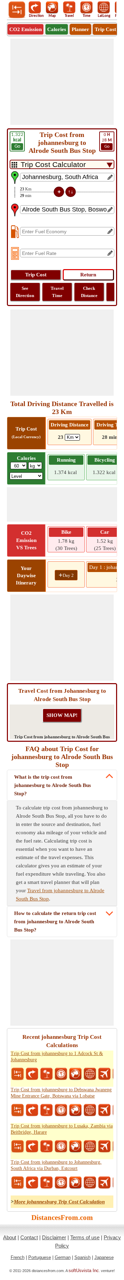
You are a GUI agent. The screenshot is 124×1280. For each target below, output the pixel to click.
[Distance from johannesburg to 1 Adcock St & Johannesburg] (17, 1074)
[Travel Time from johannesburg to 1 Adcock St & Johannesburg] (61, 1074)
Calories (56, 29)
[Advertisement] (62, 82)
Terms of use (85, 1237)
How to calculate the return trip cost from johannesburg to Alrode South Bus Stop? (55, 921)
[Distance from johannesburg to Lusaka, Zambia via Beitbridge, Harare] (17, 1146)
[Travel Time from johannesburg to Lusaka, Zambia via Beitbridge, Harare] (61, 1146)
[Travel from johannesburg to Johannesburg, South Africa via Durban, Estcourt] (46, 1183)
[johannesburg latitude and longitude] (90, 1074)
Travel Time (57, 292)
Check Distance (89, 292)
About (9, 1237)
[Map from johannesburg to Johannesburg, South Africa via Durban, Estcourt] (75, 1183)
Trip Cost (105, 29)
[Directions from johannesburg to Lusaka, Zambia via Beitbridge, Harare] (32, 1146)
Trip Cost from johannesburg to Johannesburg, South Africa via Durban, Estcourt (56, 1165)
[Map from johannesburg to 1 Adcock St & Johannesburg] (75, 1074)
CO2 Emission (25, 29)
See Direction (25, 292)
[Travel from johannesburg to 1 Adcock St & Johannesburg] (46, 1074)
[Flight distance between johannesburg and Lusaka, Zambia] (104, 1146)
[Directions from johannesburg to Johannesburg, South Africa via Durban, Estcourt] (32, 1183)
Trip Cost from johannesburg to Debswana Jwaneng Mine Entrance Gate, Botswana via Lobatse (61, 1093)
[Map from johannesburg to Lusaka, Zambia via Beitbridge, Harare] (75, 1146)
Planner (80, 29)
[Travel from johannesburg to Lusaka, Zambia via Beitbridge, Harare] (46, 1146)
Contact (29, 1237)
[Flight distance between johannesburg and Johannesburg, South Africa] (104, 1183)
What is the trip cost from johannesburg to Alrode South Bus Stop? (52, 785)
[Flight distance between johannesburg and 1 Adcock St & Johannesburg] (104, 1074)
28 (107, 140)
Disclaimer (54, 1237)
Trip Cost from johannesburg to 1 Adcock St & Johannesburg (57, 1056)
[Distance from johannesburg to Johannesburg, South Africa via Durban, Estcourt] (17, 1183)
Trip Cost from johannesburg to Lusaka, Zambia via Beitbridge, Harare (62, 1129)
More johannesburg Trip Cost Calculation (59, 1201)
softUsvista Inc (84, 1270)
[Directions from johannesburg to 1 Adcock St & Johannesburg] (32, 1074)
